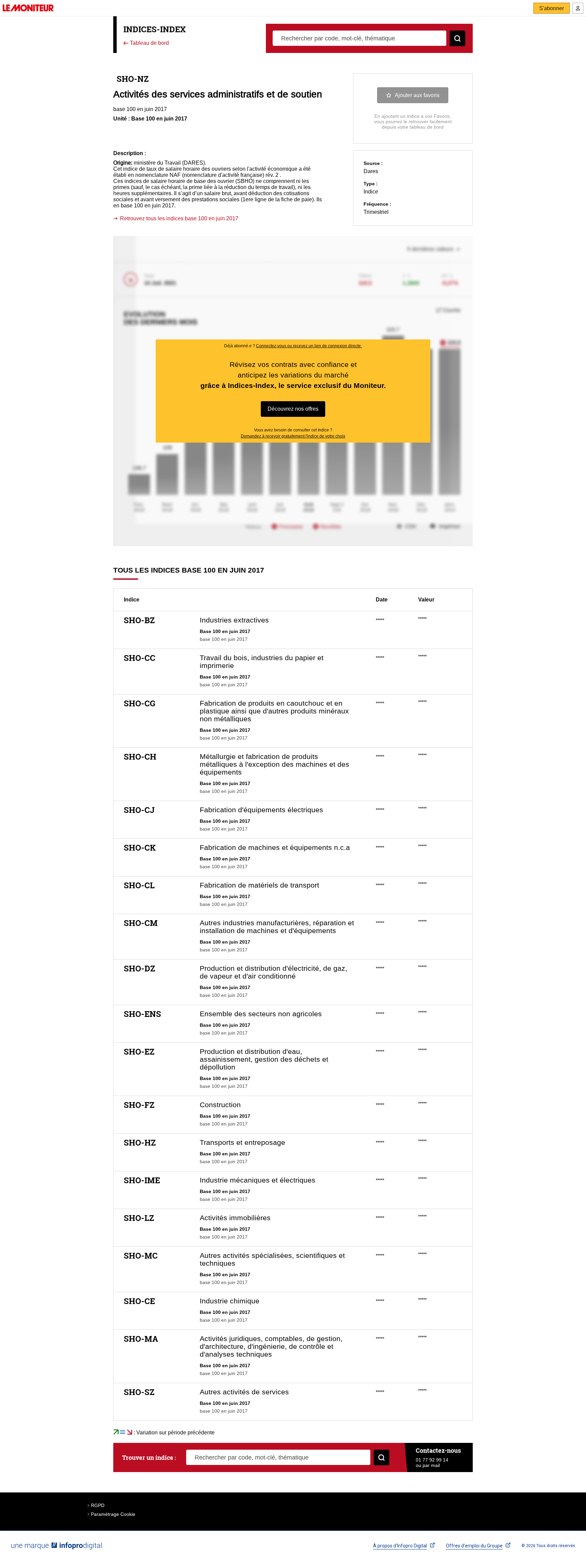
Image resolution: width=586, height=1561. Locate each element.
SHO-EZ (139, 1051)
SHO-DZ (139, 968)
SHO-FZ (139, 1104)
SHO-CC (139, 657)
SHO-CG (139, 703)
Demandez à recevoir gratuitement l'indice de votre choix (293, 436)
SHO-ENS (142, 1013)
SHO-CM (141, 922)
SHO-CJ (139, 809)
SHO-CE (139, 1301)
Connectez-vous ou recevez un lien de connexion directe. (309, 346)
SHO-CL (139, 885)
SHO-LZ (139, 1217)
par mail (431, 1465)
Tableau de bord (149, 43)
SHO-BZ (139, 620)
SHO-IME (142, 1180)
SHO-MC (141, 1255)
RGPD (97, 1505)
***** (380, 620)
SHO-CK (140, 847)
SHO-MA (141, 1338)
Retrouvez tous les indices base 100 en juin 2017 (179, 218)
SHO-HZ (140, 1142)
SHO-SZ (139, 1392)
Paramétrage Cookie (113, 1514)
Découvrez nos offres (293, 408)
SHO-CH (140, 756)
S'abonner (551, 8)
